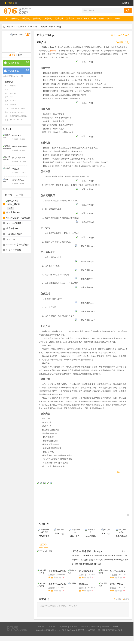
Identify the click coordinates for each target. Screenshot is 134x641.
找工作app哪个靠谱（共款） (87, 551)
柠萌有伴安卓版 (13, 250)
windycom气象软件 (14, 223)
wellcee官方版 (90, 536)
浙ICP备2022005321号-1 (87, 630)
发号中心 (48, 18)
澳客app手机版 (13, 204)
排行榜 (117, 18)
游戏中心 (15, 18)
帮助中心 (116, 627)
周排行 (8, 194)
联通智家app (12, 228)
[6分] (124, 35)
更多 (123, 551)
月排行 (19, 194)
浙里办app (106, 534)
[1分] (118, 35)
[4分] (121, 35)
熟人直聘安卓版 (18, 158)
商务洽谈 (84, 627)
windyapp (10, 239)
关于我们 (41, 627)
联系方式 (52, 627)
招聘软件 (53, 51)
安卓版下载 (13, 63)
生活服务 (44, 27)
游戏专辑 (70, 18)
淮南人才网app (18, 180)
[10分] (128, 35)
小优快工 (15, 169)
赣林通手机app (13, 212)
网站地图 (105, 627)
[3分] (120, 35)
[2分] (119, 35)
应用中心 (26, 18)
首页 (5, 18)
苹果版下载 (13, 71)
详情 (10, 208)
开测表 (101, 18)
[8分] (126, 35)
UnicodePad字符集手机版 (17, 244)
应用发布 (125, 3)
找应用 (86, 18)
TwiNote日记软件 (14, 234)
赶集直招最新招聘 (19, 147)
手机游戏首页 (21, 27)
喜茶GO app (59, 534)
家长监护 (95, 627)
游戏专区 (59, 18)
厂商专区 (109, 18)
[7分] (125, 35)
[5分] (123, 35)
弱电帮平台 (16, 135)
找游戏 (79, 18)
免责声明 (63, 627)
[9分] (127, 35)
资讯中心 (37, 18)
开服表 (93, 18)
